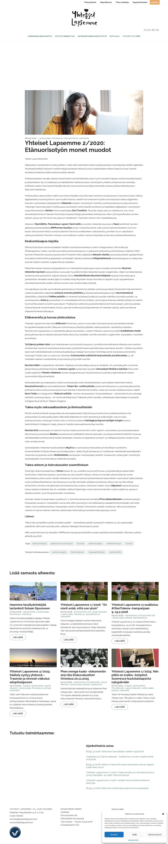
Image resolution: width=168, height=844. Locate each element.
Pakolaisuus (79, 614)
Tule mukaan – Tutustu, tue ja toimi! (77, 822)
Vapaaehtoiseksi (140, 2)
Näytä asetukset (154, 835)
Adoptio (26, 686)
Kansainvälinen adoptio (40, 36)
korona (80, 543)
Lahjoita (154, 2)
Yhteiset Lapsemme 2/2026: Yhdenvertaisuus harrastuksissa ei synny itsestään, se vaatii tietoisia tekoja (120, 773)
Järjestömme (106, 2)
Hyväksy (114, 835)
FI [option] (144, 30)
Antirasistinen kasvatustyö (92, 36)
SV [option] (148, 30)
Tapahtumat (96, 684)
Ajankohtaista (29, 612)
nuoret (128, 543)
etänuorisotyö (39, 543)
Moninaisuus (57, 138)
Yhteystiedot (90, 2)
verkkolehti (84, 138)
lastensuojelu (95, 543)
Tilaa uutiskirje (122, 2)
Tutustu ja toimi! (131, 36)
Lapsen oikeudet (99, 612)
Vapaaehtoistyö (71, 138)
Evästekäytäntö (133, 840)
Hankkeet (65, 812)
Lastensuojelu (44, 138)
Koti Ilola (115, 36)
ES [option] (157, 30)
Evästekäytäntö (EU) (70, 825)
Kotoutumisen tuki (65, 36)
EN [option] (153, 30)
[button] (163, 814)
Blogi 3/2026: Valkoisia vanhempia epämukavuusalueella (117, 788)
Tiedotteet (26, 614)
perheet (128, 618)
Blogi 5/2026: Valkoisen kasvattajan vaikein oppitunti (115, 751)
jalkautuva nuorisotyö (62, 543)
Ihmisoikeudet (93, 682)
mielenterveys (113, 543)
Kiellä (134, 835)
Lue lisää (18, 637)
